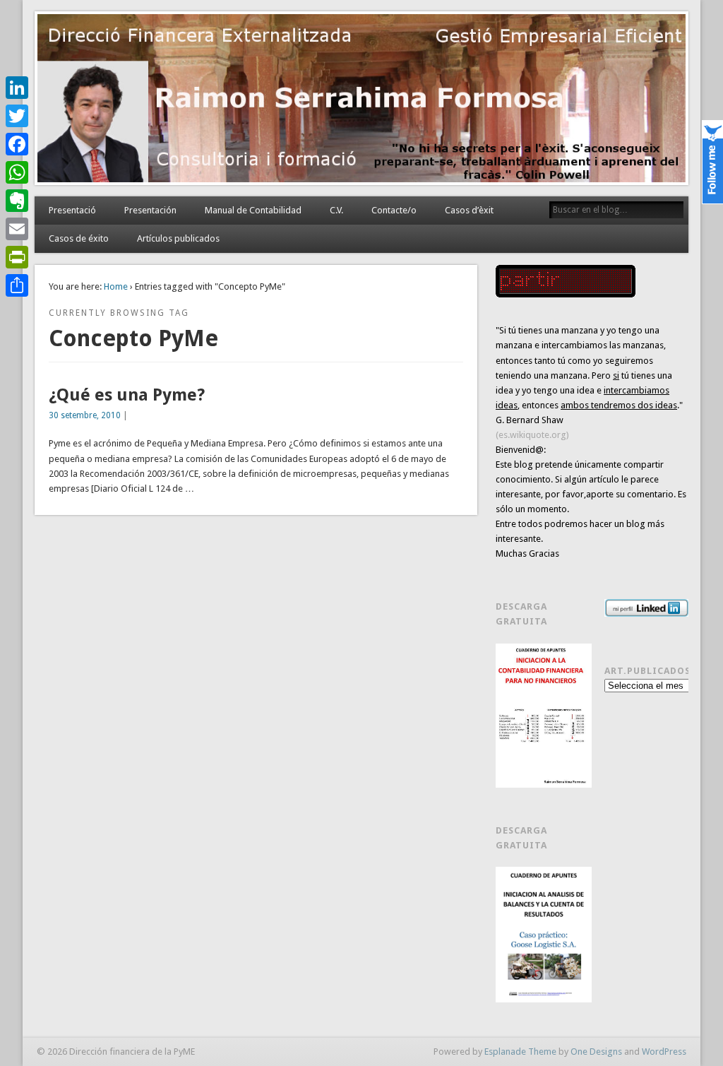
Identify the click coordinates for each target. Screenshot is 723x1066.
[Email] (17, 229)
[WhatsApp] (17, 172)
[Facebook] (17, 144)
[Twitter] (17, 116)
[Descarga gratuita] (544, 716)
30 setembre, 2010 (85, 415)
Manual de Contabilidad (253, 210)
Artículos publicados (178, 238)
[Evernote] (17, 200)
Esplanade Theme (520, 1051)
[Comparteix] (17, 285)
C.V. (336, 210)
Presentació (72, 210)
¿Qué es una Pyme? (127, 395)
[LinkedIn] (17, 87)
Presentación (150, 210)
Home (116, 286)
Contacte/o (394, 210)
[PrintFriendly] (17, 257)
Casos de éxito (79, 238)
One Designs (596, 1051)
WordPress (664, 1051)
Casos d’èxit (469, 210)
